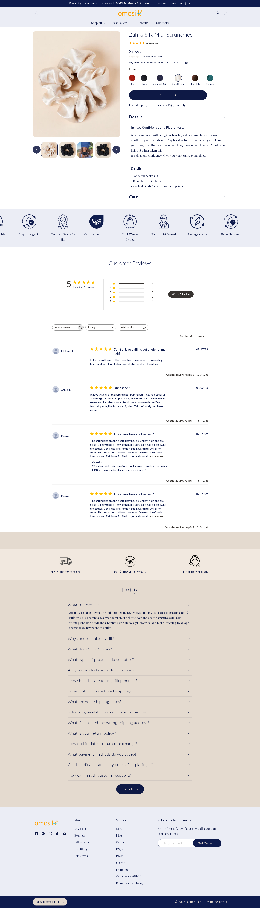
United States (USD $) (48, 901)
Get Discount (207, 843)
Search (120, 863)
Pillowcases (81, 842)
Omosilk (193, 902)
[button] (37, 13)
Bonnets (79, 835)
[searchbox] (64, 327)
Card (119, 828)
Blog (119, 835)
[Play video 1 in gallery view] (85, 150)
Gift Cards (81, 856)
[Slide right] (116, 150)
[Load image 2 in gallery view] (67, 150)
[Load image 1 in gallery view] (49, 150)
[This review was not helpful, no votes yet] (204, 374)
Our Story (80, 849)
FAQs (119, 849)
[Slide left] (37, 150)
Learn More (130, 789)
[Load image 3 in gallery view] (103, 150)
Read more (156, 456)
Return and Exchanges (130, 883)
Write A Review (181, 294)
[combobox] (100, 327)
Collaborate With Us (129, 876)
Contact (121, 842)
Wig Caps (80, 828)
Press (119, 856)
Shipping (134, 56)
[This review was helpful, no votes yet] (198, 374)
